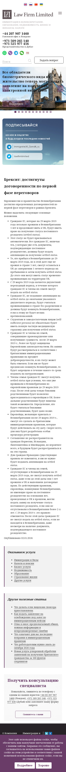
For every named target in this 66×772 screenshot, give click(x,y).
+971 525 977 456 (15, 44)
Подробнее (16, 104)
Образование (21, 573)
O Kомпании (9, 733)
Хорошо (43, 765)
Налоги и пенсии (24, 563)
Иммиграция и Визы (26, 559)
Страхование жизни (25, 576)
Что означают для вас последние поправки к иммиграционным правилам (33, 638)
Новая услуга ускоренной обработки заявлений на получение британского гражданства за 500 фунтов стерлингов (36, 656)
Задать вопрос (49, 60)
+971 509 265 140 (15, 41)
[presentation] (5, 88)
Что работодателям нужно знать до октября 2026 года (34, 646)
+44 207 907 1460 (15, 33)
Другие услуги (22, 580)
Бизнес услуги (22, 566)
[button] (15, 112)
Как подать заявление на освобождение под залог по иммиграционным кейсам (30, 617)
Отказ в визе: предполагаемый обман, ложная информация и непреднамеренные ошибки (36, 627)
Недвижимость (23, 570)
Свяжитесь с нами (33, 714)
